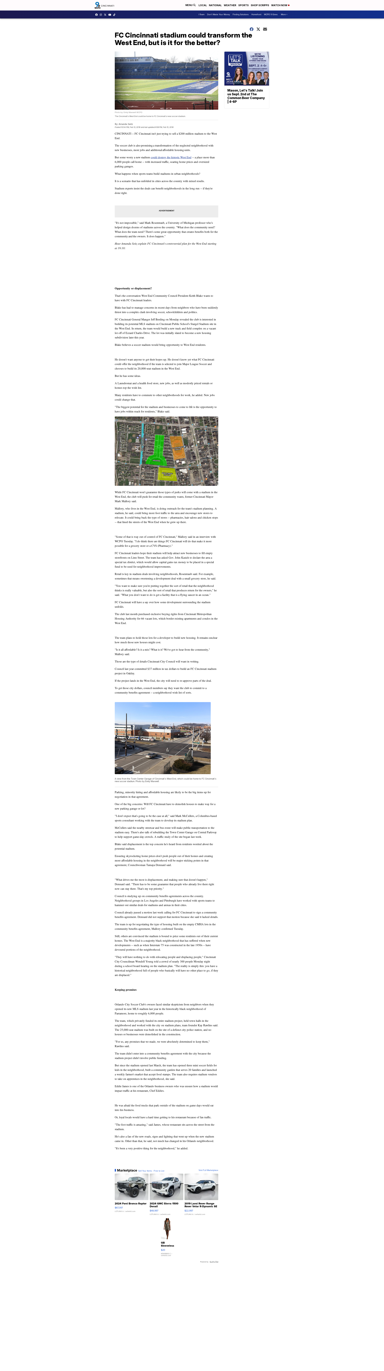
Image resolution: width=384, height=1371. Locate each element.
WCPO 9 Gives (271, 14)
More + (284, 14)
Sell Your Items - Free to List (151, 1171)
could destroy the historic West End (171, 157)
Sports (243, 5)
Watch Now (279, 5)
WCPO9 (97, 15)
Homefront (256, 14)
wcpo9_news (101, 15)
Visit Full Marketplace (208, 1170)
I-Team (201, 14)
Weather (230, 5)
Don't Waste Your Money (218, 14)
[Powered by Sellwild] (214, 1262)
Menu (189, 5)
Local (203, 5)
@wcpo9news (115, 15)
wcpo (106, 15)
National (215, 5)
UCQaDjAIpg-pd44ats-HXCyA (110, 15)
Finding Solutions (241, 14)
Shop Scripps (260, 5)
